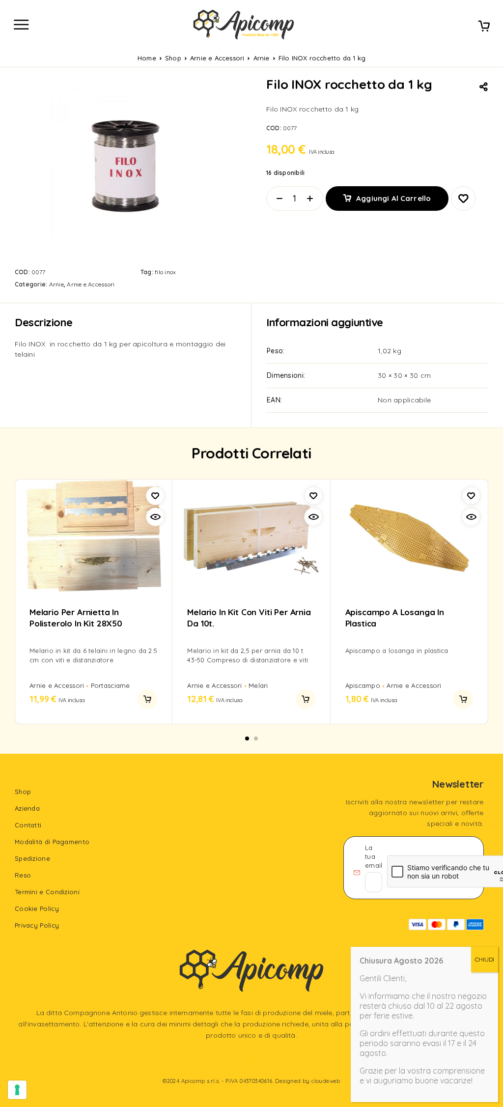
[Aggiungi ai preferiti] (463, 198)
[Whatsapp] (271, 1058)
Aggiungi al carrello (393, 198)
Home (147, 58)
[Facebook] (232, 1058)
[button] (147, 699)
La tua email (373, 856)
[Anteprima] (155, 517)
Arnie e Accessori (217, 58)
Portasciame (110, 685)
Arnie (261, 58)
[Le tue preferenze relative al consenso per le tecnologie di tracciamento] (17, 1089)
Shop (173, 58)
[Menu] (21, 24)
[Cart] (484, 27)
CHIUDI (484, 959)
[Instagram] (251, 1058)
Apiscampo (362, 685)
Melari (258, 685)
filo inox (165, 272)
